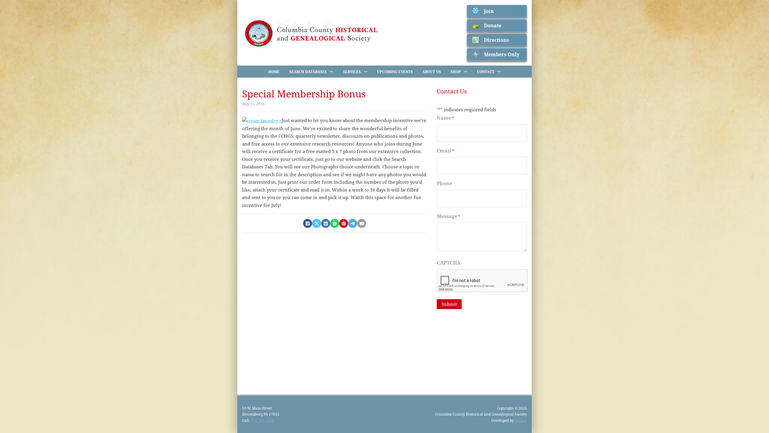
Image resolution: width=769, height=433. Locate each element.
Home (274, 71)
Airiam (521, 420)
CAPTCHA (448, 262)
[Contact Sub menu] (499, 71)
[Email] (361, 223)
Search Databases (308, 71)
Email (445, 150)
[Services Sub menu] (365, 71)
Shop (456, 71)
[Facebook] (307, 223)
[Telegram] (352, 223)
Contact (485, 71)
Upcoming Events (395, 71)
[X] (316, 223)
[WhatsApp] (334, 223)
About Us (431, 71)
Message (448, 216)
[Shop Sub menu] (465, 71)
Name (445, 118)
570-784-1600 (262, 420)
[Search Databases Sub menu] (331, 71)
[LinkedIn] (325, 223)
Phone (444, 183)
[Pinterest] (343, 223)
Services (352, 71)
